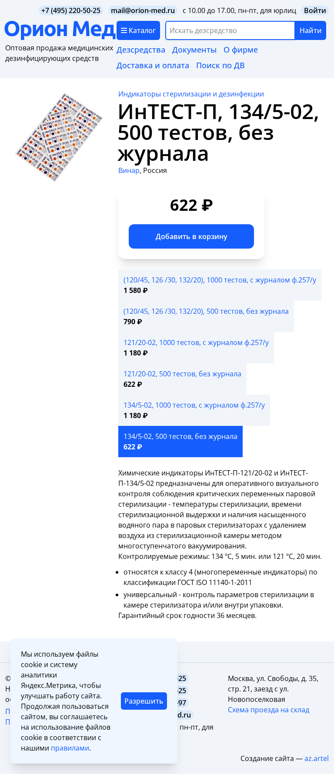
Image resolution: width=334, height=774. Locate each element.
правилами (70, 748)
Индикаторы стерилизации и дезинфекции (191, 94)
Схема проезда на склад (268, 709)
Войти (315, 10)
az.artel (316, 758)
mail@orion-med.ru (143, 10)
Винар (129, 170)
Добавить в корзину (191, 236)
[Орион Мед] (60, 30)
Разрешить (144, 701)
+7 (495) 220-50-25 (70, 10)
